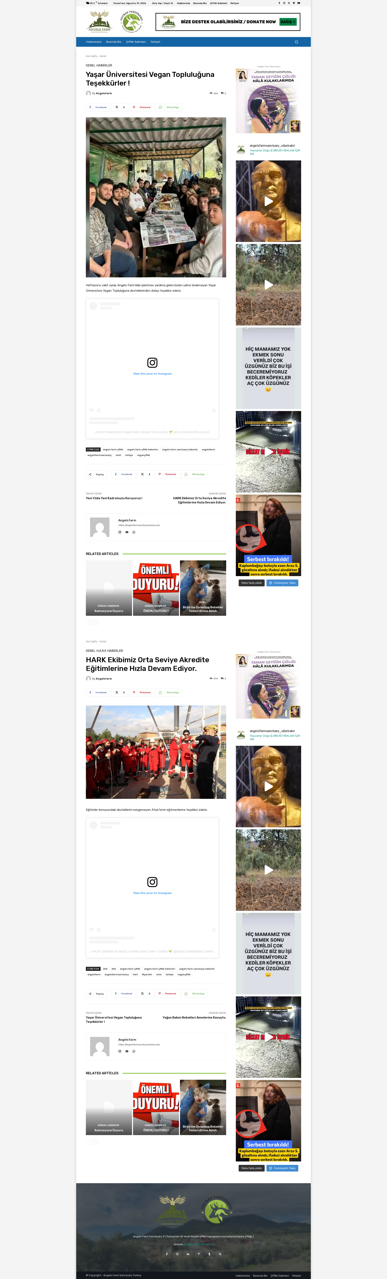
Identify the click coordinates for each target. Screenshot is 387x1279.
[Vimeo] (293, 3)
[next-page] (94, 622)
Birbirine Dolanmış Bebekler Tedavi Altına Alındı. (203, 609)
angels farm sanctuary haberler (180, 449)
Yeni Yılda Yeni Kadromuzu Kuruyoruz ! (114, 498)
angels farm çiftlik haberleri (142, 449)
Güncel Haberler (108, 606)
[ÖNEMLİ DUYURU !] (156, 588)
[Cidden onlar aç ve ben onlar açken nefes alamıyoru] (268, 368)
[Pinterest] (199, 1254)
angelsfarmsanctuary (99, 455)
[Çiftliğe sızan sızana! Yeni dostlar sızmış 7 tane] (268, 284)
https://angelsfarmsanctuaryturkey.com (139, 525)
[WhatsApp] (133, 531)
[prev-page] (88, 622)
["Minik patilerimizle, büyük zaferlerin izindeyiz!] (268, 201)
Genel (103, 56)
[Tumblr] (209, 1254)
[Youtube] (298, 3)
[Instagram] (284, 3)
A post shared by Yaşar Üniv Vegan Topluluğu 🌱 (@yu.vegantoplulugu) (152, 432)
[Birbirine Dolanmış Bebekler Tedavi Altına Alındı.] (203, 588)
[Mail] (126, 531)
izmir (118, 455)
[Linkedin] (188, 1254)
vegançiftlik (143, 455)
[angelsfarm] (89, 93)
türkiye (129, 455)
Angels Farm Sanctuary (198, 1244)
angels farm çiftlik (113, 449)
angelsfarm (104, 93)
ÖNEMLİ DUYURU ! (156, 611)
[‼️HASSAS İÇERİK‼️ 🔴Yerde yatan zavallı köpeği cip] (268, 452)
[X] (289, 3)
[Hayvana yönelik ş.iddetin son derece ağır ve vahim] (268, 535)
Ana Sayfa (91, 56)
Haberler (104, 65)
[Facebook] (279, 3)
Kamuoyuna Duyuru (109, 611)
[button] (296, 42)
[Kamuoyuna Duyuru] (109, 588)
